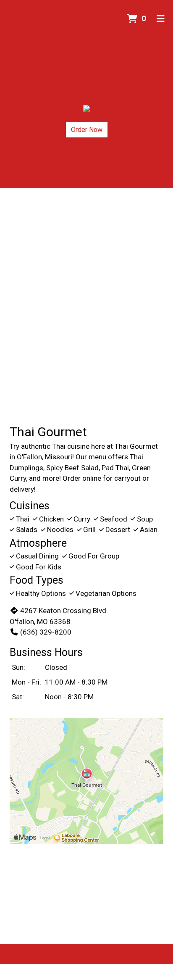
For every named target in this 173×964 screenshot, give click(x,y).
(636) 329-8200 (45, 632)
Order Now (86, 130)
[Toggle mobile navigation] (161, 18)
